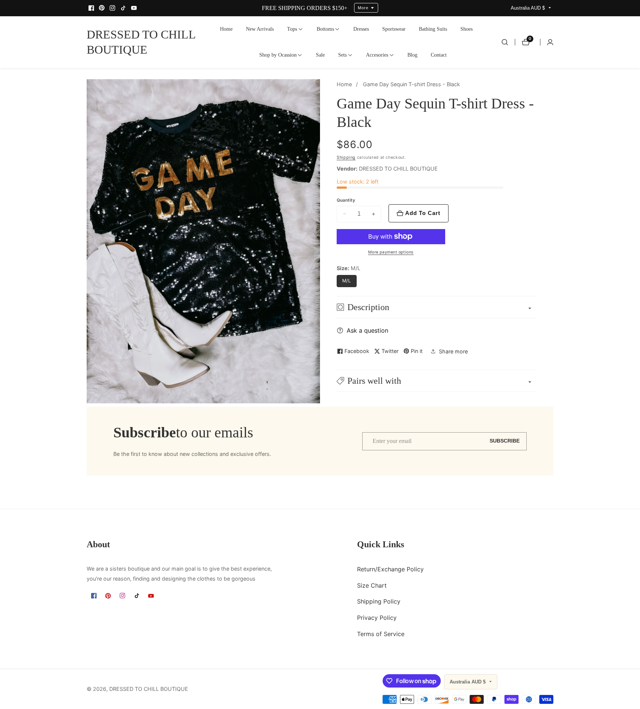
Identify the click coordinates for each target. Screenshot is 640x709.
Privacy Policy (377, 617)
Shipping (346, 157)
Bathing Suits (433, 29)
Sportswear (394, 29)
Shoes (466, 29)
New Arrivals (260, 29)
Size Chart (372, 585)
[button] (292, 29)
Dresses (361, 29)
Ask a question (367, 330)
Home (226, 29)
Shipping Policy (378, 601)
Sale (320, 55)
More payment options (391, 252)
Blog (412, 55)
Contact (439, 55)
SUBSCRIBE (505, 441)
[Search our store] (505, 42)
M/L (346, 280)
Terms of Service (380, 633)
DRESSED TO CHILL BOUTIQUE (148, 689)
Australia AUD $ (528, 8)
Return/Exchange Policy (390, 568)
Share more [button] (453, 351)
